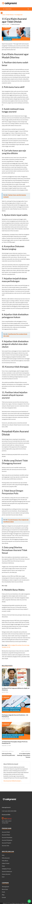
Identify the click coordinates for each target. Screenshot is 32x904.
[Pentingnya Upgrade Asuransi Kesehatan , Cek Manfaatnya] (16, 713)
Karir (3, 877)
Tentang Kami (5, 886)
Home (3, 14)
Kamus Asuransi (6, 874)
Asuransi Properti (6, 843)
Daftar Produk (5, 863)
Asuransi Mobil (6, 832)
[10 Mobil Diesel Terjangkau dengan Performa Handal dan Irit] (16, 740)
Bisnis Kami (5, 889)
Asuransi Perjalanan (7, 840)
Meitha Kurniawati (16, 24)
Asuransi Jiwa (5, 845)
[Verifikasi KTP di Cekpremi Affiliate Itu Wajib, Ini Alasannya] (16, 686)
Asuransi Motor (6, 834)
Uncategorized (18, 14)
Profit (3, 892)
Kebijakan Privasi (6, 868)
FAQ (3, 855)
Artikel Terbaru (10, 14)
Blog (3, 894)
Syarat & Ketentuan (7, 871)
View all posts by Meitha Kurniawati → (12, 781)
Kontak (4, 897)
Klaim (3, 866)
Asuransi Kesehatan (7, 837)
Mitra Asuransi (6, 858)
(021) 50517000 (12, 811)
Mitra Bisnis (5, 860)
